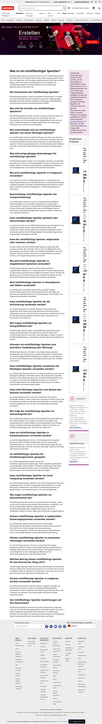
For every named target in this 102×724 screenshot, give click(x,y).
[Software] (73, 20)
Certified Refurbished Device (44, 697)
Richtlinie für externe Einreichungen (74, 712)
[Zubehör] (65, 20)
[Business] (75, 13)
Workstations (44, 661)
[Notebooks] (14, 20)
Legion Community (56, 656)
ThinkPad (81, 652)
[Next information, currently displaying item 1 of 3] (99, 39)
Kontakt (68, 641)
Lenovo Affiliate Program (18, 681)
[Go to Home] (8, 8)
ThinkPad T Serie (81, 643)
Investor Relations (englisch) (18, 654)
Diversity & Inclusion (18, 688)
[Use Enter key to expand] (90, 8)
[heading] (85, 155)
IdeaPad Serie (82, 655)
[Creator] (101, 13)
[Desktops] (23, 20)
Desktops (43, 658)
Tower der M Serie (81, 670)
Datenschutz (20, 712)
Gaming (42, 646)
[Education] (84, 13)
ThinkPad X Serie (81, 648)
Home (3, 27)
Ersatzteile (43, 686)
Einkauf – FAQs (68, 660)
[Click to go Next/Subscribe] (41, 626)
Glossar (55, 698)
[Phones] (57, 20)
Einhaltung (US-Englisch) (19, 661)
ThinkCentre (81, 675)
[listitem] (79, 170)
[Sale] (5, 20)
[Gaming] (93, 13)
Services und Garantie (44, 677)
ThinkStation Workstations (82, 685)
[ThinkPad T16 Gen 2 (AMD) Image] (76, 369)
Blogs (54, 676)
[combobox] (40, 8)
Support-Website (76, 121)
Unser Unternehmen (19, 644)
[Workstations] (34, 20)
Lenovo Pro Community (56, 650)
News (17, 649)
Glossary (10, 27)
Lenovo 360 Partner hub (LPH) (31, 644)
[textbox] (82, 626)
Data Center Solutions (44, 666)
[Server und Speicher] (89, 20)
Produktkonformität (57, 687)
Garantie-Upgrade (43, 691)
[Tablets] (49, 20)
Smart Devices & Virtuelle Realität (82, 664)
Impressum (39, 715)
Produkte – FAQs (69, 654)
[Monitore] (42, 20)
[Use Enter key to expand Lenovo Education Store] (71, 2)
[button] (91, 2)
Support (68, 645)
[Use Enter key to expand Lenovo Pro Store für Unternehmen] (50, 2)
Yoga (79, 658)
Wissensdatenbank (57, 703)
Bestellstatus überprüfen (69, 649)
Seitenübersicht (58, 712)
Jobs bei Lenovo (17, 675)
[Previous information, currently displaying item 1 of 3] (3, 39)
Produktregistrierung (57, 666)
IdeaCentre (81, 678)
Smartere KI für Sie (43, 651)
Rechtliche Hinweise (18, 669)
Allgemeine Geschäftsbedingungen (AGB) (54, 715)
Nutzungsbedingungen (46, 712)
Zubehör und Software (44, 671)
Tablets (42, 655)
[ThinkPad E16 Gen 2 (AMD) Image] (76, 170)
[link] (100, 2)
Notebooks (43, 643)
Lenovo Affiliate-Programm (56, 693)
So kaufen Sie (57, 682)
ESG (16, 665)
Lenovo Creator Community (56, 644)
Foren (54, 679)
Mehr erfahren (84, 183)
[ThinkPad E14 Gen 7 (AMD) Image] (76, 220)
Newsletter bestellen (56, 661)
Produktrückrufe (44, 682)
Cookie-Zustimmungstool (32, 712)
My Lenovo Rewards (56, 672)
